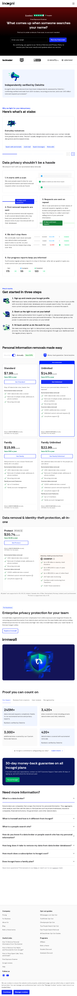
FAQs (35, 868)
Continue (7, 992)
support (55, 868)
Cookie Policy (6, 987)
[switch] (14, 355)
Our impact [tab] (6, 700)
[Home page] (8, 3)
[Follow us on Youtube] (7, 975)
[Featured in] (38, 60)
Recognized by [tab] (49, 700)
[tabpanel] (38, 727)
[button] (20, 375)
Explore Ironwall (10, 631)
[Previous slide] (68, 154)
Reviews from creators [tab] (21, 700)
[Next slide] (73, 154)
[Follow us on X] (3, 975)
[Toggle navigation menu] (73, 4)
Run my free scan (58, 40)
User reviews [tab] (36, 700)
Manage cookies (21, 992)
